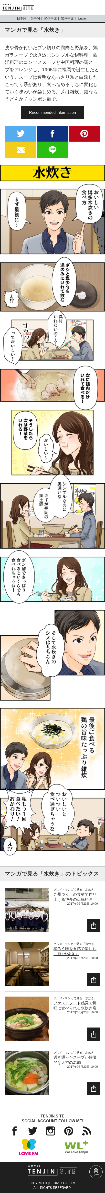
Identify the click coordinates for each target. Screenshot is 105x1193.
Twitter (32, 1130)
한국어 (35, 18)
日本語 (21, 18)
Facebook (14, 1130)
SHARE (93, 925)
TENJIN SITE (18, 7)
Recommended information (52, 112)
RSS (87, 1130)
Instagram (50, 1130)
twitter (20, 134)
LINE (52, 150)
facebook (52, 134)
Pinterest (69, 1130)
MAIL (20, 150)
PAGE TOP (96, 1171)
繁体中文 (67, 18)
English (83, 18)
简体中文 (50, 18)
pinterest (84, 134)
